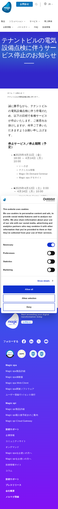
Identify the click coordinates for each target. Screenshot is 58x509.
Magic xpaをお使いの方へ (19, 453)
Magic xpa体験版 (14, 377)
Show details (43, 281)
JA (49, 4)
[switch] (51, 253)
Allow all (29, 289)
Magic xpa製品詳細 (15, 371)
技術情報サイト (13, 465)
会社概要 (10, 491)
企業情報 (10, 435)
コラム (9, 471)
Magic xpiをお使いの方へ (18, 459)
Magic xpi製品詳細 (15, 409)
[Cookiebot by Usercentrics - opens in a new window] (43, 199)
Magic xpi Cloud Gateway (19, 421)
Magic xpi (11, 403)
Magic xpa (11, 365)
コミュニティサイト (16, 441)
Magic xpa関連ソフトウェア (20, 389)
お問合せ (24, 4)
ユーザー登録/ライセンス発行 (20, 395)
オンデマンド (12, 447)
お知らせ (19, 93)
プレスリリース (13, 485)
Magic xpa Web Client (17, 383)
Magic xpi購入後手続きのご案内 (22, 415)
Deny (29, 307)
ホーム (10, 93)
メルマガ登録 (12, 497)
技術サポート (12, 429)
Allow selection (29, 298)
